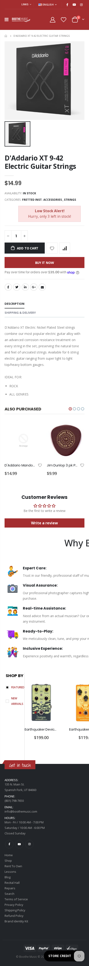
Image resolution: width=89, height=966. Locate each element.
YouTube (19, 844)
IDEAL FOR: (13, 377)
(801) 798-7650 (14, 801)
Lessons (10, 872)
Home (6, 36)
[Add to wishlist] (52, 248)
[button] (70, 409)
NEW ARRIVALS (17, 701)
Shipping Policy (15, 910)
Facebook (8, 287)
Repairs (10, 888)
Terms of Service (16, 899)
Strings (70, 200)
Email (42, 287)
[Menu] (6, 19)
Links (25, 4)
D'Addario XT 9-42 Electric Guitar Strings (40, 162)
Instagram (29, 844)
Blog (7, 877)
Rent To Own (13, 866)
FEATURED (17, 687)
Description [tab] (14, 304)
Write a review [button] (44, 522)
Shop (8, 861)
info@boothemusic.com (21, 811)
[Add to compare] (64, 248)
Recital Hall (12, 883)
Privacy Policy (14, 905)
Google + (33, 287)
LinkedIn (25, 287)
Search (9, 894)
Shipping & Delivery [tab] (20, 313)
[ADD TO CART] (35, 429)
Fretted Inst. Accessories (42, 200)
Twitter (16, 287)
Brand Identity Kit (16, 921)
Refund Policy (14, 916)
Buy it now (44, 262)
